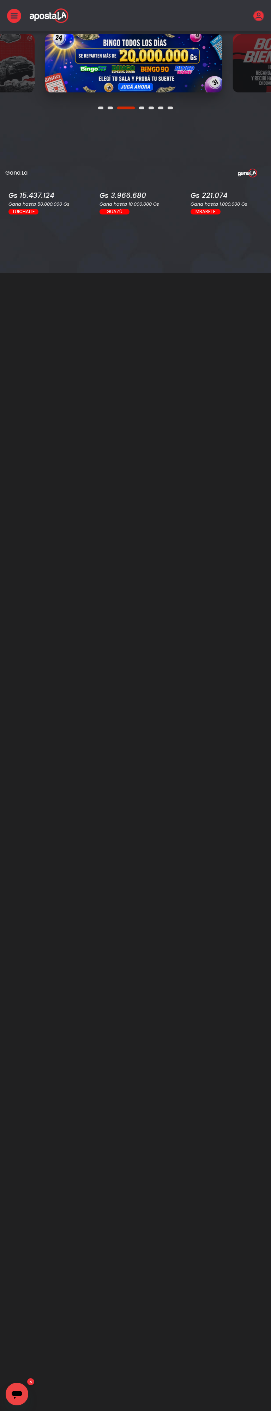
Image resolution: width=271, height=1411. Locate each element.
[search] (135, 281)
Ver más (135, 63)
